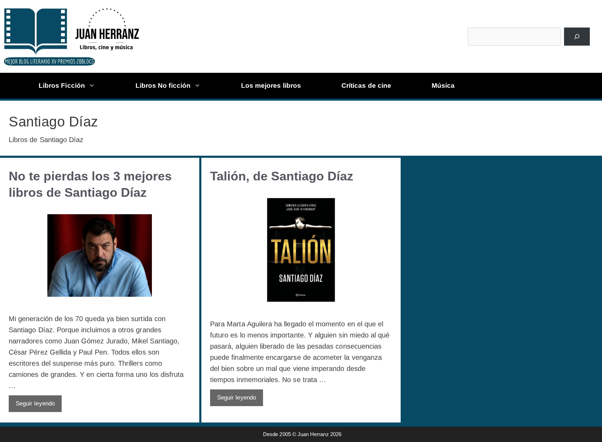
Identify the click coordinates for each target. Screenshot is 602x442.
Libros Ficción (62, 85)
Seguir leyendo (35, 403)
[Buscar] (576, 37)
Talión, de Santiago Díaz (281, 176)
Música (443, 85)
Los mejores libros (271, 85)
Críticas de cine (366, 85)
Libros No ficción (163, 85)
